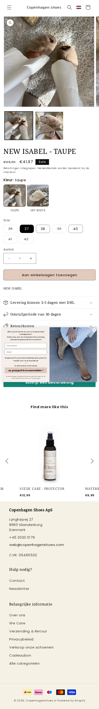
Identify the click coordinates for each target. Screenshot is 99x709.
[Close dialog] (94, 330)
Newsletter (19, 588)
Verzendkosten (47, 168)
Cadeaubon (20, 655)
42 (28, 240)
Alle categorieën (24, 663)
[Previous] (7, 461)
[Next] (92, 461)
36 (12, 229)
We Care (17, 623)
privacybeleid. (36, 378)
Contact (17, 580)
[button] (9, 7)
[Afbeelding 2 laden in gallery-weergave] (49, 126)
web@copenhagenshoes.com (36, 544)
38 (43, 229)
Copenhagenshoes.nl (41, 700)
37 (27, 229)
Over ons (17, 615)
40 (75, 229)
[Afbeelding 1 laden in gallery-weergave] (19, 126)
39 (61, 229)
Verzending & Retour (28, 631)
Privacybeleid (21, 639)
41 (12, 240)
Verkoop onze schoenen (31, 647)
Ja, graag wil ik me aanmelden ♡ (26, 370)
